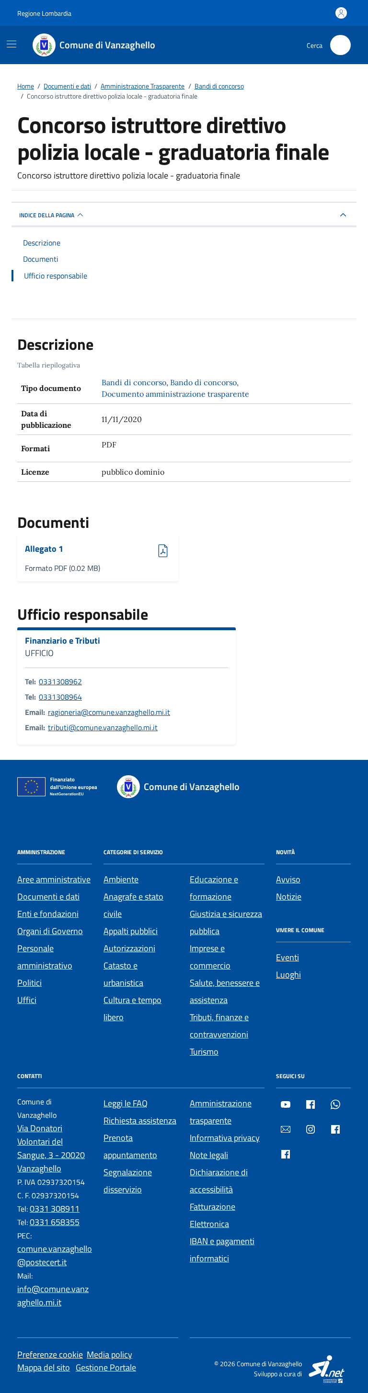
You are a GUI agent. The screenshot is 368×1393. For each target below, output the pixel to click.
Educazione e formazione (214, 888)
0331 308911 (55, 1208)
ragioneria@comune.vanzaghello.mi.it (109, 712)
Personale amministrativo (44, 957)
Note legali (209, 1154)
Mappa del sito (43, 1367)
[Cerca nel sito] (340, 45)
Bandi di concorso (134, 382)
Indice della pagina (46, 215)
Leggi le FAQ (126, 1103)
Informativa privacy (225, 1137)
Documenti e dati (48, 896)
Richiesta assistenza (140, 1120)
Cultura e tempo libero (132, 1008)
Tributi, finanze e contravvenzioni (219, 1026)
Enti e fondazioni (48, 913)
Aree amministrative (54, 879)
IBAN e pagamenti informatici (222, 1250)
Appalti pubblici (131, 931)
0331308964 (60, 696)
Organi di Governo (50, 931)
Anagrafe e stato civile (133, 905)
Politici (29, 982)
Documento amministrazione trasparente (175, 394)
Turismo (204, 1051)
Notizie (288, 896)
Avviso (288, 879)
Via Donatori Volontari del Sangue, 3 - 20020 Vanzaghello (51, 1148)
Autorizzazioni (129, 948)
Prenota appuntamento (130, 1146)
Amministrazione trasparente (221, 1112)
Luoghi (288, 974)
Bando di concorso (203, 382)
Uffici (26, 999)
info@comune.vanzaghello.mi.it (53, 1295)
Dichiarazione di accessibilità (219, 1181)
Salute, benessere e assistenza (225, 991)
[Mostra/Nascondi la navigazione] (11, 44)
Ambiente (121, 879)
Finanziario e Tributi (62, 640)
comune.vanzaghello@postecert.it (54, 1255)
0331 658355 (55, 1221)
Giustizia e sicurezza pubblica (226, 922)
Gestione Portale (106, 1367)
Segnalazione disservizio (128, 1181)
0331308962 (60, 681)
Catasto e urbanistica (123, 974)
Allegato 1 (51, 549)
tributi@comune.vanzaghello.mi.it (103, 727)
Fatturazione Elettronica (212, 1215)
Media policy (109, 1354)
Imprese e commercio (210, 957)
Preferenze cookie (50, 1354)
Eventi (287, 957)
